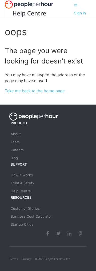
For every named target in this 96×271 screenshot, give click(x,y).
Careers (17, 150)
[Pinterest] (81, 233)
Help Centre (21, 191)
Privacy (26, 259)
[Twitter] (59, 233)
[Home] (25, 13)
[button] (75, 5)
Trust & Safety (22, 183)
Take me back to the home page (35, 90)
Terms (13, 259)
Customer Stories (25, 208)
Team (15, 142)
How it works (22, 175)
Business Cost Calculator (31, 216)
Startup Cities (22, 224)
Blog (14, 158)
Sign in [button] (80, 13)
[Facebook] (48, 233)
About (16, 134)
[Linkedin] (70, 233)
